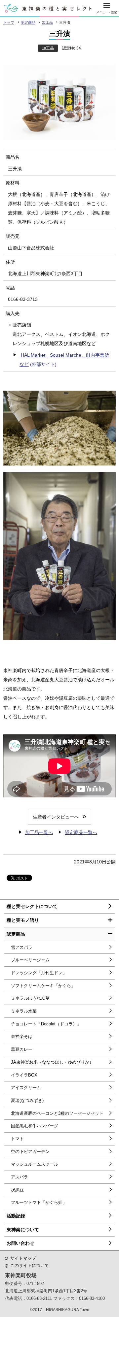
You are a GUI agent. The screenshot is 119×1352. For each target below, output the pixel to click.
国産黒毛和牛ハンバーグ (34, 1125)
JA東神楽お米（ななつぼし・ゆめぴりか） (52, 1062)
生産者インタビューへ (56, 817)
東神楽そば (21, 1036)
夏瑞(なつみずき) (27, 1100)
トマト (17, 1138)
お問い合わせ (20, 1243)
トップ (8, 22)
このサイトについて (29, 1265)
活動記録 (16, 1215)
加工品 (47, 22)
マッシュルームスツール (34, 1164)
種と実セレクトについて (32, 906)
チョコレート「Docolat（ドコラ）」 (46, 1023)
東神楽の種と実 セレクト (48, 8)
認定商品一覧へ (81, 832)
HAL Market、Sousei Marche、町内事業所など (64, 359)
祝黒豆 (17, 1189)
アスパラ (19, 1177)
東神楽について (23, 1229)
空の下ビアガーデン (30, 1151)
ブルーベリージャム (30, 959)
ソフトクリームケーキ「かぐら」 (43, 985)
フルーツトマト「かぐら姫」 (39, 1202)
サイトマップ (23, 1258)
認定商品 (28, 22)
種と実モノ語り (23, 920)
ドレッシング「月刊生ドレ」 (39, 972)
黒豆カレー (21, 1049)
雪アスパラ (21, 947)
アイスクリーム (26, 1087)
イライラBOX (24, 1075)
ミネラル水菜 (24, 1011)
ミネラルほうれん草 (30, 998)
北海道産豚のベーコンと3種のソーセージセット (57, 1113)
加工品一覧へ (39, 832)
